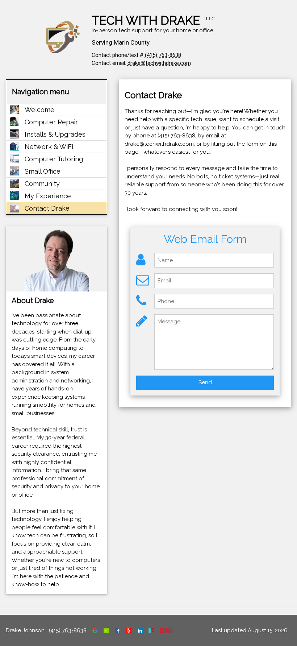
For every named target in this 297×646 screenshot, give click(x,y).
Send (205, 382)
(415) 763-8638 (163, 55)
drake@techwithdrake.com (159, 63)
